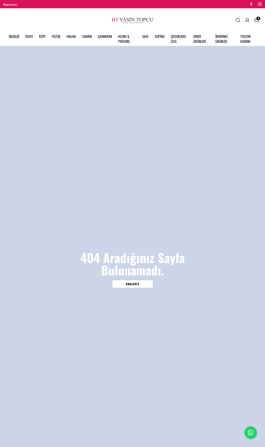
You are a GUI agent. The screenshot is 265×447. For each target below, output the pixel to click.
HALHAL (71, 36)
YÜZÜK (56, 36)
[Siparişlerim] (247, 20)
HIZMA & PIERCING (124, 39)
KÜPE (42, 36)
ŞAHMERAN (105, 36)
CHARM (87, 36)
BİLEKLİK (14, 36)
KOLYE (29, 36)
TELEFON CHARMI (245, 39)
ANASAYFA (132, 284)
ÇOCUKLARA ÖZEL (178, 39)
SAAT (145, 36)
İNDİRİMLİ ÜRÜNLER (221, 39)
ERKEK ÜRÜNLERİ (199, 39)
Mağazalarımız (10, 4)
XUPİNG (160, 36)
